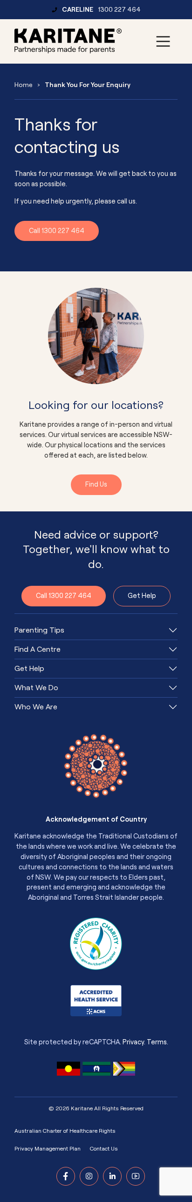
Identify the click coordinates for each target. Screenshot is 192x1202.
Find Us (96, 484)
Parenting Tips (39, 630)
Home (23, 84)
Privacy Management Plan (47, 1148)
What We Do (36, 688)
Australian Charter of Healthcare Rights (65, 1131)
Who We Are (35, 707)
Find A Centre (37, 649)
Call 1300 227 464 (56, 231)
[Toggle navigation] (163, 41)
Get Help (142, 596)
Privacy (133, 1042)
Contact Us (104, 1148)
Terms (157, 1042)
